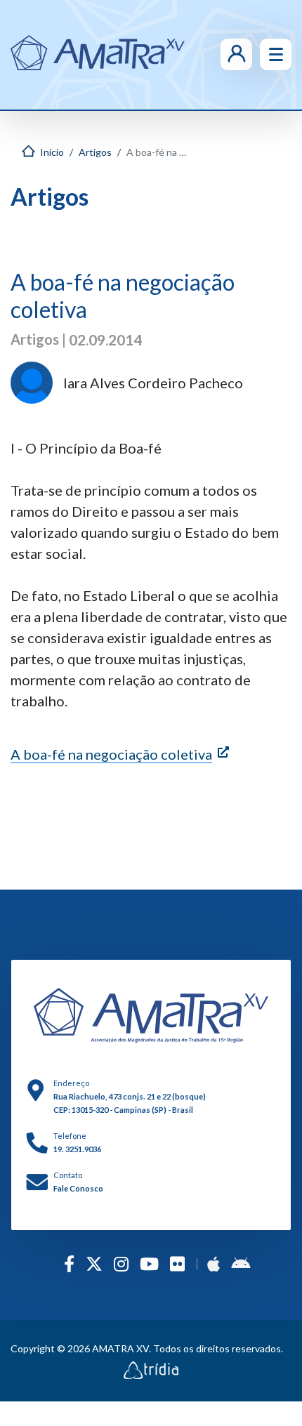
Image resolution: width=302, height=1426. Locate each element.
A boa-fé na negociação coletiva (111, 754)
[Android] (240, 1263)
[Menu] (275, 54)
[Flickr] (177, 1263)
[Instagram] (121, 1263)
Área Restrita (216, 54)
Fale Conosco (78, 1188)
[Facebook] (69, 1263)
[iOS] (213, 1263)
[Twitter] (94, 1263)
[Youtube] (149, 1263)
